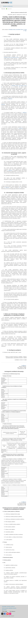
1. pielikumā (24, 112)
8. (1, 86)
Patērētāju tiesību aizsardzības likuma (16, 29)
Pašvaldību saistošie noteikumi (8, 606)
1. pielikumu (10, 98)
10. (19, 187)
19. (19, 86)
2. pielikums (9, 170)
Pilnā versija (4, 611)
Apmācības (4, 609)
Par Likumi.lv (12, 611)
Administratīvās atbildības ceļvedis (9, 608)
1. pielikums (23, 365)
